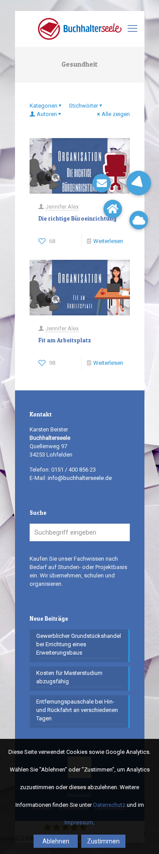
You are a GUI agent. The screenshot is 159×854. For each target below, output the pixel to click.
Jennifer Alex (62, 206)
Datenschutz (109, 805)
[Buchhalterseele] (79, 28)
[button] (138, 183)
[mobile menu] (132, 28)
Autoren (47, 114)
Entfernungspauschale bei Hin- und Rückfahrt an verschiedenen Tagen (77, 710)
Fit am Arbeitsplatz (64, 340)
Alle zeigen (116, 114)
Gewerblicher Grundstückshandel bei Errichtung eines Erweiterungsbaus (78, 644)
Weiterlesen (108, 241)
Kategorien (43, 105)
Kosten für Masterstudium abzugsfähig (69, 677)
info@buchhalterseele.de (80, 478)
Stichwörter (83, 105)
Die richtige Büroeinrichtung (77, 218)
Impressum (78, 822)
